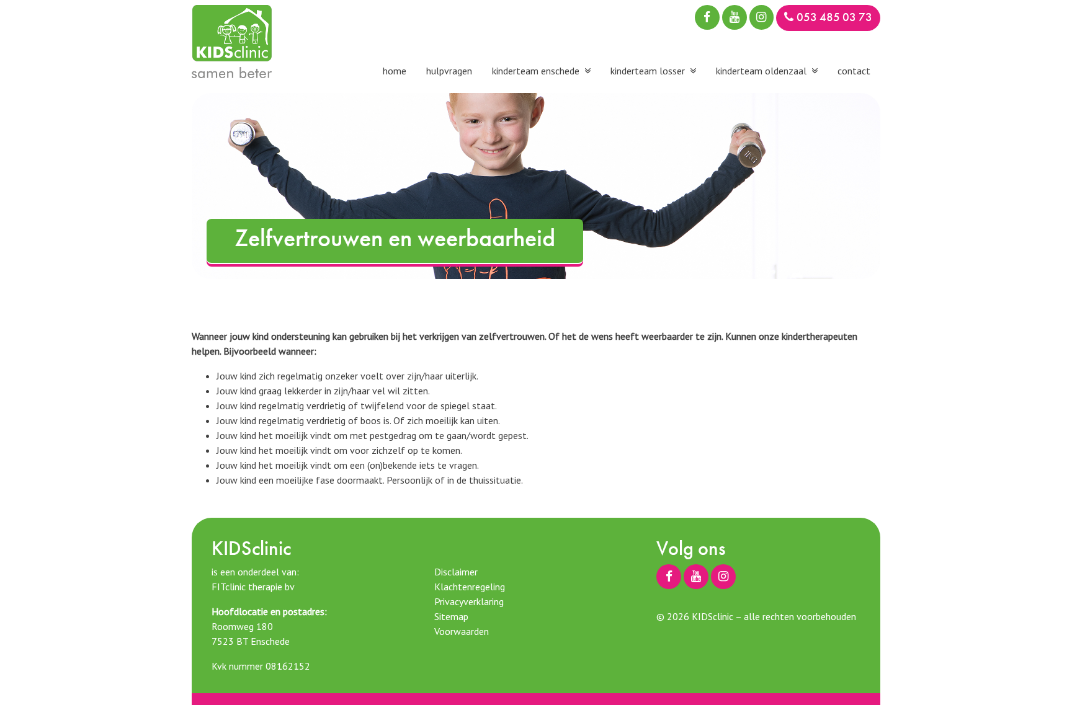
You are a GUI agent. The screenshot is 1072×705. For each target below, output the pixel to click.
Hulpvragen (449, 70)
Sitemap (451, 616)
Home (394, 70)
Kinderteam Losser (647, 70)
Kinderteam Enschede (535, 70)
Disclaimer (456, 571)
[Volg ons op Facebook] (707, 17)
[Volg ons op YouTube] (734, 17)
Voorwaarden (461, 631)
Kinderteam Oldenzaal (761, 70)
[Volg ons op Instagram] (761, 17)
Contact (854, 70)
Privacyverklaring (469, 601)
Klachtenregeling (469, 586)
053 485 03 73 (834, 17)
